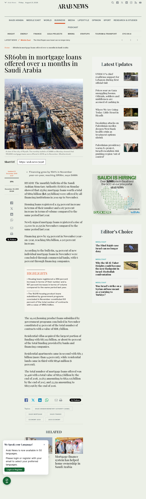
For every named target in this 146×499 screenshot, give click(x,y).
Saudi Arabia (16, 20)
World (48, 20)
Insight (11, 34)
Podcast (73, 27)
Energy (24, 34)
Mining (71, 34)
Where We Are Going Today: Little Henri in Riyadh (107, 112)
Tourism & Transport (106, 34)
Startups (85, 34)
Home (7, 47)
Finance (37, 34)
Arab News (12, 3)
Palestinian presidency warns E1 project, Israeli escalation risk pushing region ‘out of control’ (108, 150)
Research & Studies (125, 20)
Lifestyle (83, 20)
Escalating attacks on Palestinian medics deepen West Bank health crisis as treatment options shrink (107, 130)
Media (71, 20)
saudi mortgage (35, 414)
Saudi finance (55, 414)
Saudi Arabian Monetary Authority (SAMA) (52, 409)
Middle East (33, 20)
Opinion (96, 20)
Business (59, 20)
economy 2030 (35, 419)
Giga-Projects (54, 34)
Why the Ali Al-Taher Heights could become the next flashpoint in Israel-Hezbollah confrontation (108, 268)
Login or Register (14, 469)
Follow (12, 239)
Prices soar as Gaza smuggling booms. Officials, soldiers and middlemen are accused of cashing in (107, 96)
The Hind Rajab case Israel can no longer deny (52, 40)
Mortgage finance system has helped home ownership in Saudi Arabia (67, 462)
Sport (107, 20)
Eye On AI (126, 34)
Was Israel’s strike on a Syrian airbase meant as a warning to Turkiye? (108, 290)
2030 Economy (54, 419)
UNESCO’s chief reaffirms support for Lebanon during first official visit (107, 78)
